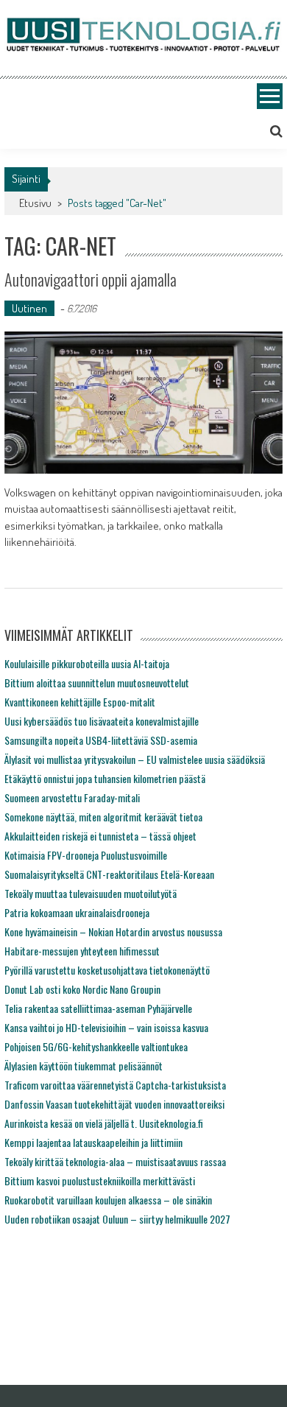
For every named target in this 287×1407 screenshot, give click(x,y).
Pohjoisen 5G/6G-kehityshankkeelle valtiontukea (96, 1046)
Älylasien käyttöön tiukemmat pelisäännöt (83, 1065)
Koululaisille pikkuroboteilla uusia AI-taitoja (86, 663)
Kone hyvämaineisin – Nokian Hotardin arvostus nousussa (113, 931)
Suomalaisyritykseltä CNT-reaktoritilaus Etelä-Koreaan (109, 874)
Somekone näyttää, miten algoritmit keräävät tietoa (103, 816)
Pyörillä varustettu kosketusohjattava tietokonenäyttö (107, 970)
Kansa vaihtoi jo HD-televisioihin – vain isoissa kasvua (106, 1027)
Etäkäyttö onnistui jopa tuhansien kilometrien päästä (104, 778)
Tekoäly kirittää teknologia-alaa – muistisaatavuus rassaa (115, 1161)
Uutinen (29, 308)
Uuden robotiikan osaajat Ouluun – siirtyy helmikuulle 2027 (117, 1219)
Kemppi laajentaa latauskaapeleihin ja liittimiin (93, 1142)
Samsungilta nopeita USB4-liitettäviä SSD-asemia (100, 740)
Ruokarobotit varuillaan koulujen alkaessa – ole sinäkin (108, 1199)
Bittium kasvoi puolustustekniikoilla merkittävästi (99, 1180)
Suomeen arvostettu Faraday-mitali (72, 797)
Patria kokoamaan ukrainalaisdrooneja (76, 912)
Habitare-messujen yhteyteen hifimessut (82, 950)
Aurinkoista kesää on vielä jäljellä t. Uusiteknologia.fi (103, 1123)
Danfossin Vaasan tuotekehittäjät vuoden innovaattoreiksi (114, 1104)
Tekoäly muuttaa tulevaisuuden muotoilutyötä (90, 893)
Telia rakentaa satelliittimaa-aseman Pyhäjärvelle (98, 1008)
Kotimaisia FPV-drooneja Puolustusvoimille (85, 855)
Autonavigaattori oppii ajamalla (90, 279)
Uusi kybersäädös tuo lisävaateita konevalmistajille (101, 721)
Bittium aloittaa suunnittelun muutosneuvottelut (96, 682)
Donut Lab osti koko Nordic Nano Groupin (82, 989)
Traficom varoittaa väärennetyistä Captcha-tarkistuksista (115, 1084)
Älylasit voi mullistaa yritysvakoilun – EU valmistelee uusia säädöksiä (134, 759)
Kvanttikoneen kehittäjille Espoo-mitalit (79, 701)
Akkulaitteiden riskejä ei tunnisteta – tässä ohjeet (100, 835)
